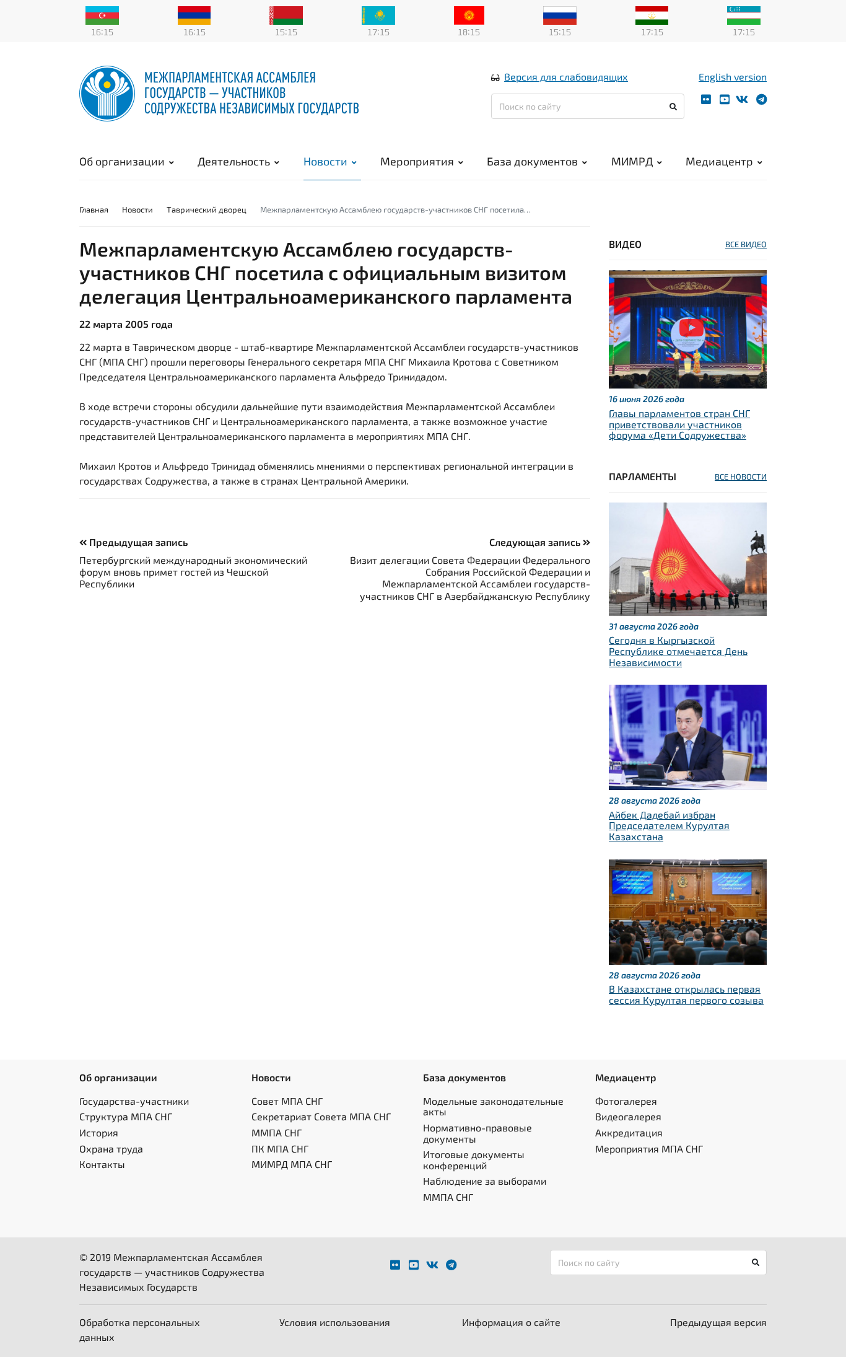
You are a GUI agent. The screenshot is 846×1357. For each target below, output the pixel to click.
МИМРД (632, 161)
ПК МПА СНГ (279, 1148)
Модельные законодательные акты (493, 1106)
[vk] (742, 99)
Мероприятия (417, 161)
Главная (93, 209)
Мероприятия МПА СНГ (649, 1148)
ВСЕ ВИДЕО (746, 244)
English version (733, 76)
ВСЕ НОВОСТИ (741, 476)
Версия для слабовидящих (566, 76)
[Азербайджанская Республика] (102, 14)
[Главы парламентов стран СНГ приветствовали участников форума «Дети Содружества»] (688, 328)
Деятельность (234, 161)
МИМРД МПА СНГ (291, 1164)
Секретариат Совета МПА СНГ (321, 1116)
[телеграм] (761, 99)
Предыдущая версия (718, 1322)
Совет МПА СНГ (287, 1101)
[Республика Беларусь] (286, 14)
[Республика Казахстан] (378, 14)
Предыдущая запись (137, 542)
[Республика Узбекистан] (744, 14)
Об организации (122, 161)
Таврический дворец (206, 209)
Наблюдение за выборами (484, 1181)
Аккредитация (629, 1132)
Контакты (102, 1164)
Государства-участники (134, 1101)
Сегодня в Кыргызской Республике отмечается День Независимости (678, 650)
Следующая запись (536, 542)
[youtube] (725, 99)
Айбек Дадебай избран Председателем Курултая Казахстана (669, 825)
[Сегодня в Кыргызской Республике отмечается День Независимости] (688, 557)
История (98, 1132)
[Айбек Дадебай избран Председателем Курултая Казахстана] (688, 736)
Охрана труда (111, 1148)
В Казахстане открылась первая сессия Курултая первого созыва (686, 994)
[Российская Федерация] (560, 14)
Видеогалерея (628, 1116)
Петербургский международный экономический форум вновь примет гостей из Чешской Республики (193, 571)
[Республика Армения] (194, 14)
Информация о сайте (511, 1322)
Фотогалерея (626, 1101)
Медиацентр (719, 161)
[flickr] (706, 99)
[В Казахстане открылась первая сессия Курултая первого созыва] (688, 910)
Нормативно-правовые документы (477, 1133)
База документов (532, 161)
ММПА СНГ (276, 1132)
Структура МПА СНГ (125, 1116)
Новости (325, 161)
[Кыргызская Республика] (469, 14)
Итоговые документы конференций (474, 1159)
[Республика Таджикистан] (652, 14)
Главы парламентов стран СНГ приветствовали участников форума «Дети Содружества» (679, 424)
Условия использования (334, 1322)
